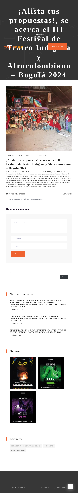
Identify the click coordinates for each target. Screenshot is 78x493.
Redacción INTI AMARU (18, 450)
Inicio (35, 8)
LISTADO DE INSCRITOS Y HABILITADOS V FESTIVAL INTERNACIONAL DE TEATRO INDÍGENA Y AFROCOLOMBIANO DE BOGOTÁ (38, 318)
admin (28, 155)
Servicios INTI (40, 36)
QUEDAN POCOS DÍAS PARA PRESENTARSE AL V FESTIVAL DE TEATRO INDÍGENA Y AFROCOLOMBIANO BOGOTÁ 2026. (38, 331)
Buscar (12, 273)
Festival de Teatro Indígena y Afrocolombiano (26, 199)
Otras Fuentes (49, 446)
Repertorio (40, 49)
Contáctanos (41, 73)
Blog (38, 61)
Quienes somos (39, 21)
